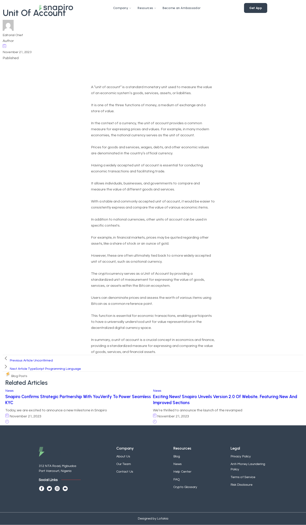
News (9, 390)
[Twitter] (49, 488)
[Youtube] (65, 488)
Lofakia (162, 518)
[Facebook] (41, 488)
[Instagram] (57, 488)
